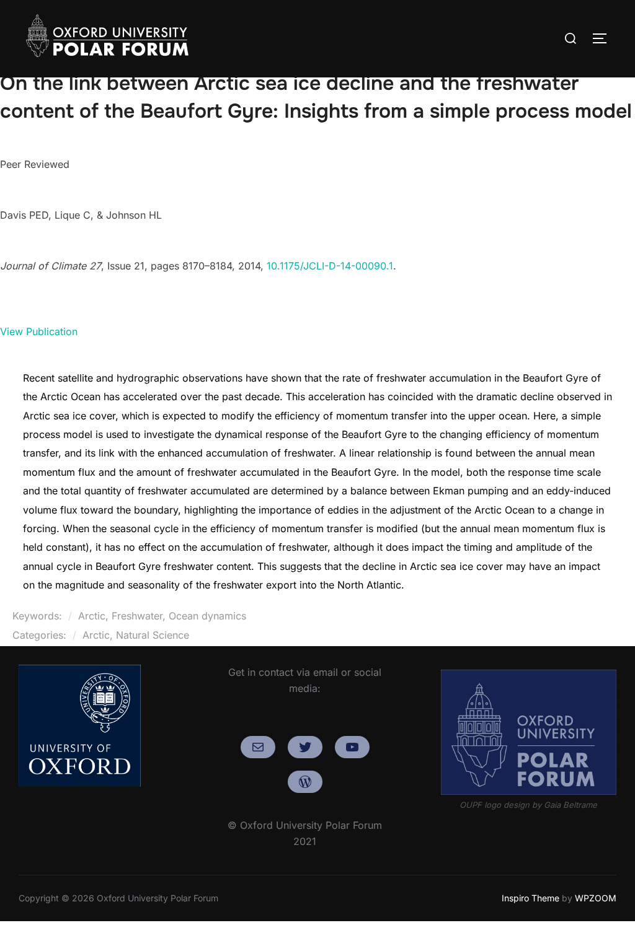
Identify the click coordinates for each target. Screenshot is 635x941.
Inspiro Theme (530, 898)
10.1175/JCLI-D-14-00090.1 (330, 266)
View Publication (39, 331)
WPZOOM (595, 898)
